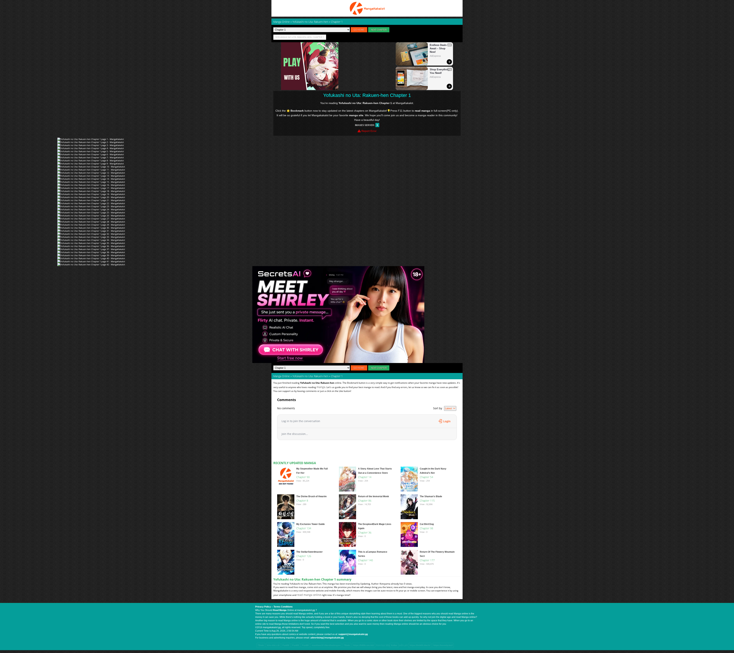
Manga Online (281, 376)
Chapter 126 (303, 556)
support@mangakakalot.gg (353, 634)
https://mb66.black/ (420, 645)
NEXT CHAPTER (378, 29)
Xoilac (394, 645)
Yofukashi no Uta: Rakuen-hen (310, 376)
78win (261, 645)
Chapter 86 (364, 500)
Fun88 (286, 645)
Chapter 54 (426, 477)
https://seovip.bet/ (443, 645)
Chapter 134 (303, 528)
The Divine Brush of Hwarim (311, 496)
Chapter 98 (426, 528)
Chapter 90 (303, 477)
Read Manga (280, 610)
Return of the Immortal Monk (373, 496)
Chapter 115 (427, 500)
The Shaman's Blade (431, 496)
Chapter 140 (365, 560)
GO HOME (359, 29)
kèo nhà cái (273, 645)
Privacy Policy (263, 606)
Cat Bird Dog (427, 524)
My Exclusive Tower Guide (310, 524)
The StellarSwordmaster (309, 552)
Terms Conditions (283, 606)
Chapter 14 (364, 477)
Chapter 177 (427, 560)
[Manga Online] (367, 8)
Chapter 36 (364, 532)
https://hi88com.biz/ (363, 645)
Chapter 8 (302, 500)
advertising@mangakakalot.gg (327, 637)
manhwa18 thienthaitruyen (326, 645)
